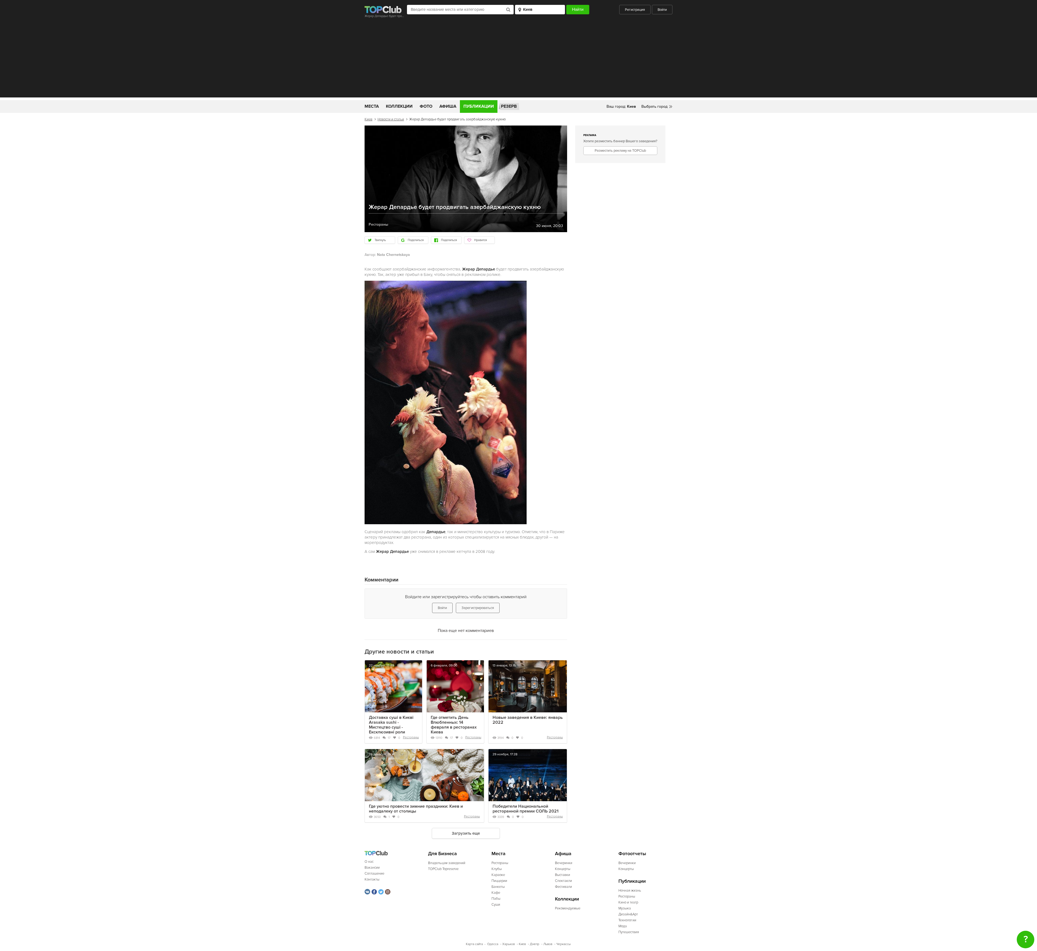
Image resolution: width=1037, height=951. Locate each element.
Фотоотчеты (632, 854)
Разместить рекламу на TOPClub (620, 150)
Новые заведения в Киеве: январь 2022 (528, 720)
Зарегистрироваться (478, 608)
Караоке (498, 875)
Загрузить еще (466, 833)
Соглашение (374, 873)
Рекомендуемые (567, 908)
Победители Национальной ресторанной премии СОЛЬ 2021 (525, 809)
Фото (426, 106)
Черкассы (563, 944)
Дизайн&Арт (628, 914)
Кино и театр (628, 902)
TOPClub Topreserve (443, 869)
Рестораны (411, 737)
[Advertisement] (518, 59)
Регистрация (635, 10)
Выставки (562, 875)
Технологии (627, 920)
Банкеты (498, 887)
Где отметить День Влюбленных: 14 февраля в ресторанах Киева (454, 725)
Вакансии (372, 867)
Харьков (508, 944)
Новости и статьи (391, 119)
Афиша (447, 106)
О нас (369, 861)
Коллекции (399, 106)
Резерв (509, 106)
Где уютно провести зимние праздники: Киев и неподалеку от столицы (416, 809)
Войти (662, 10)
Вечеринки (563, 863)
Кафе (495, 893)
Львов (547, 944)
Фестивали (563, 887)
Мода (622, 926)
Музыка (624, 908)
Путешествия (628, 932)
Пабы (495, 898)
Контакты (372, 879)
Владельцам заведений (446, 863)
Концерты (562, 869)
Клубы (496, 869)
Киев (368, 119)
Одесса (492, 944)
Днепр (534, 944)
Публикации (478, 106)
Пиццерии (499, 881)
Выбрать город (654, 106)
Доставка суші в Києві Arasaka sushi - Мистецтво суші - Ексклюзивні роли (391, 725)
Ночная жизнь (629, 890)
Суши (495, 904)
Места (372, 106)
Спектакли (563, 881)
